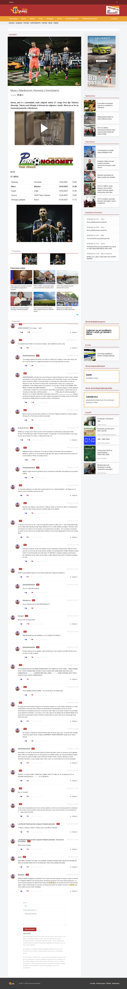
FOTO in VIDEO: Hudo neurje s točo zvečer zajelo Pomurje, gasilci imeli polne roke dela (105, 189)
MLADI (50, 23)
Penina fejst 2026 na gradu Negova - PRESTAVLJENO (104, 452)
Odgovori (73, 332)
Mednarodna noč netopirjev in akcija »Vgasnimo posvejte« (105, 467)
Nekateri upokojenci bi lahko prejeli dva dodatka (106, 176)
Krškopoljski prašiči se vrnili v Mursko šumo (105, 118)
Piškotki (108, 983)
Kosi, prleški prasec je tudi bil (97, 222)
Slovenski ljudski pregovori (95, 322)
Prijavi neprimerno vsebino (38, 332)
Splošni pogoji (100, 983)
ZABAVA (55, 23)
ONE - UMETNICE (103, 439)
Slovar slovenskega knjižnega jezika (98, 388)
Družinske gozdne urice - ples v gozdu (106, 430)
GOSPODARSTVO (35, 23)
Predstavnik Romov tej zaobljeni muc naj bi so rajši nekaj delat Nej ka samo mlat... (101, 247)
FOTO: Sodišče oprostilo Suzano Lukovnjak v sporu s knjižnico (106, 201)
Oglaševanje (115, 983)
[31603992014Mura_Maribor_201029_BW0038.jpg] (58, 259)
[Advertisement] (72, 10)
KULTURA (44, 23)
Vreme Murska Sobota (89, 19)
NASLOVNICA (14, 19)
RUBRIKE (32, 19)
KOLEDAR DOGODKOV (72, 19)
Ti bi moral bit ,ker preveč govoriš (98, 238)
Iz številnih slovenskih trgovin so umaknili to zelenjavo (105, 105)
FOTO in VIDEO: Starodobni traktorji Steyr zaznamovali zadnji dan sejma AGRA (106, 131)
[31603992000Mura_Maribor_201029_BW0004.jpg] (30, 259)
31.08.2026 (114, 19)
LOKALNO (11, 23)
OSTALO (59, 19)
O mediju (92, 983)
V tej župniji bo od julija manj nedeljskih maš (105, 151)
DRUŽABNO (49, 19)
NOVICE (23, 19)
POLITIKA (26, 23)
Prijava (11, 2)
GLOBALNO (19, 23)
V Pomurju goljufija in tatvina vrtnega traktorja (105, 355)
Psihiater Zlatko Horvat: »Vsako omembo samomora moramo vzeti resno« (106, 164)
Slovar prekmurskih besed (95, 366)
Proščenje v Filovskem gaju (105, 420)
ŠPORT (41, 19)
